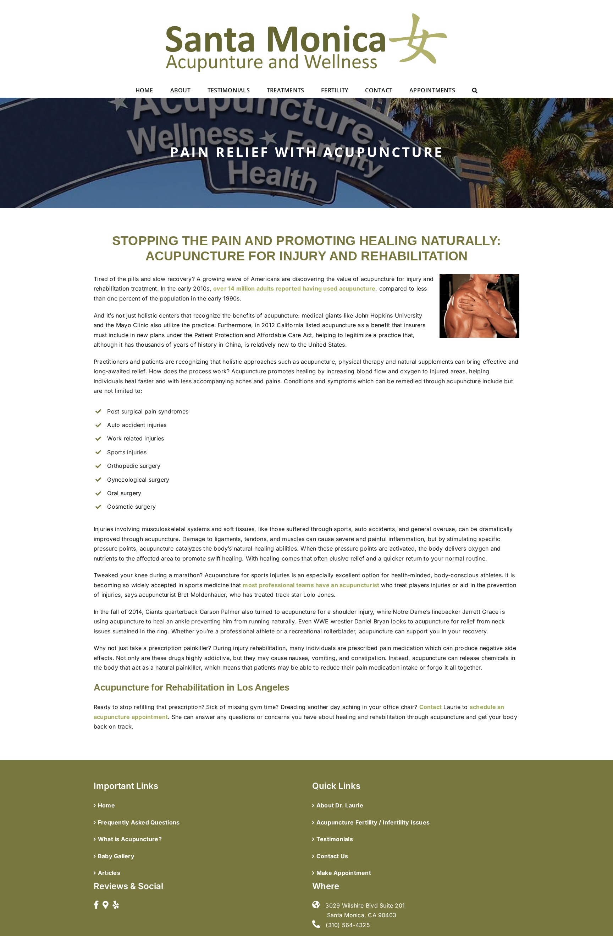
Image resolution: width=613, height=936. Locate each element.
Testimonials (334, 839)
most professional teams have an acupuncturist (311, 585)
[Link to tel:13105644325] (316, 924)
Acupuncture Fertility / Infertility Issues (373, 822)
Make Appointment (343, 872)
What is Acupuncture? (130, 839)
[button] (475, 90)
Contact (430, 706)
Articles (109, 872)
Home (106, 805)
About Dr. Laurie (339, 805)
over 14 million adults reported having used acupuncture (294, 288)
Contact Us (332, 856)
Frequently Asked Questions (139, 822)
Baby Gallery (116, 856)
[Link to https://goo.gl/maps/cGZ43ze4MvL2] (106, 905)
